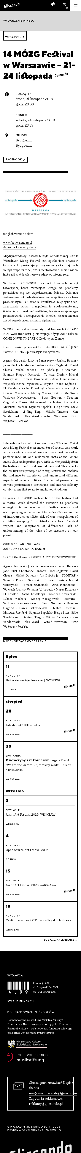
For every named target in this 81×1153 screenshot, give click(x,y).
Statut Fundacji (20, 1001)
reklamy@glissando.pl (46, 1104)
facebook (14, 159)
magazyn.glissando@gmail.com (53, 1093)
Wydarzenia (15, 37)
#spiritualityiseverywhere (19, 247)
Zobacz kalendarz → (60, 939)
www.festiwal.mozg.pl (17, 242)
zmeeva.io (53, 1130)
